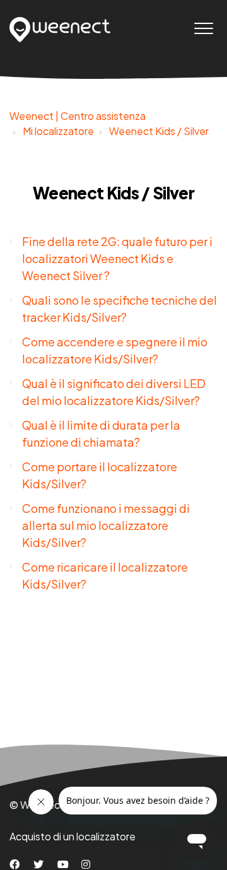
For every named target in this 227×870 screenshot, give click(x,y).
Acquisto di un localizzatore (72, 836)
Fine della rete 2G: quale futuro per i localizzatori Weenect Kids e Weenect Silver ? (117, 258)
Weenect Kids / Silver (159, 131)
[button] (203, 28)
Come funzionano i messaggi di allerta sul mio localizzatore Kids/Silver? (106, 525)
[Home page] (60, 29)
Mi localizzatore (58, 131)
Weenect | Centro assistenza (77, 115)
